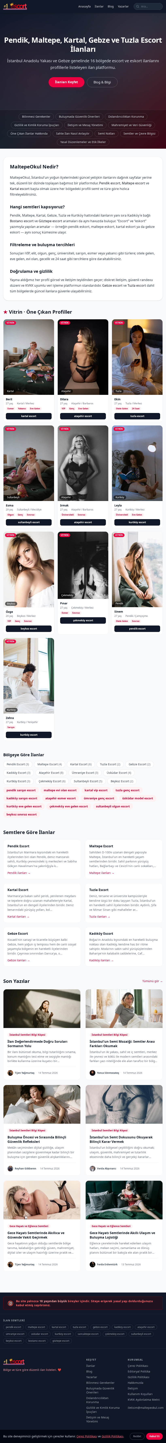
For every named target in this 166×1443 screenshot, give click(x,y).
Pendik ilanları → (19, 873)
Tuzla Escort (110, 764)
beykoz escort (29, 628)
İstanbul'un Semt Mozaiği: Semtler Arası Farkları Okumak (122, 1043)
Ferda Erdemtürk (107, 1264)
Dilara (64, 399)
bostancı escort (37, 1340)
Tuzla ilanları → (99, 916)
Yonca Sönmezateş (108, 1073)
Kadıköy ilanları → (101, 960)
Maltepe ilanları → (101, 873)
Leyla (118, 505)
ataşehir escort (83, 416)
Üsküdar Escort (119, 773)
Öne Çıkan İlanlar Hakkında (29, 133)
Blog (111, 6)
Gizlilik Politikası (138, 1377)
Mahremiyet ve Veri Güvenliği (132, 125)
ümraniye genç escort (99, 798)
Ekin (117, 399)
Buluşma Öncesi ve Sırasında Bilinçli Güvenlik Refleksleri (36, 1139)
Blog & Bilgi (102, 82)
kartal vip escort (96, 790)
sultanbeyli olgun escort (113, 806)
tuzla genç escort (127, 790)
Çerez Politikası (138, 1366)
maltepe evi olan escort (60, 790)
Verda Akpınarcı (106, 1168)
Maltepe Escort (49, 764)
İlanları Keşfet (66, 82)
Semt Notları (106, 133)
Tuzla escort (137, 285)
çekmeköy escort (83, 620)
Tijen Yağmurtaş (24, 1073)
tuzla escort (137, 416)
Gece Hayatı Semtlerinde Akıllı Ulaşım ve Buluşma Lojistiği (122, 1235)
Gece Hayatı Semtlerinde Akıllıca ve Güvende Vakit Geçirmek (35, 1235)
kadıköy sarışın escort (21, 798)
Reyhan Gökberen (25, 1168)
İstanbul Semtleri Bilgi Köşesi (27, 1034)
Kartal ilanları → (18, 916)
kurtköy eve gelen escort (24, 806)
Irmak (64, 505)
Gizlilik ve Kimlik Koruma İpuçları (36, 125)
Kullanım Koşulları (140, 1394)
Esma (9, 505)
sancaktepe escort (88, 1334)
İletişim (133, 1388)
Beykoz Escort (122, 781)
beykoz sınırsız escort (21, 814)
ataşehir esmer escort (60, 798)
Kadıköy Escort (18, 773)
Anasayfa (84, 6)
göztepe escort (60, 1340)
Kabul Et (154, 1436)
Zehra (10, 718)
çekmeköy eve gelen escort (69, 806)
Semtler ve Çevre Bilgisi (139, 133)
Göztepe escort (50, 221)
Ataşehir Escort (51, 773)
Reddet (137, 1436)
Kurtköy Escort (18, 781)
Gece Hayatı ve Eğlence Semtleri (29, 1226)
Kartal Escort (81, 764)
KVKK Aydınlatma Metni (144, 1400)
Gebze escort (112, 285)
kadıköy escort (122, 1327)
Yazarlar (123, 6)
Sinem (118, 611)
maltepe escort (36, 1327)
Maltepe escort (133, 183)
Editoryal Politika (139, 1371)
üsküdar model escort (137, 798)
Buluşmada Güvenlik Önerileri (79, 116)
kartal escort (28, 416)
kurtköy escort (137, 522)
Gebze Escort (139, 764)
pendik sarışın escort (21, 790)
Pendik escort (109, 183)
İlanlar (99, 6)
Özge (9, 612)
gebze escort (100, 1327)
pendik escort (137, 628)
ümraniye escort (15, 1334)
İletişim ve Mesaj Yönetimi (85, 125)
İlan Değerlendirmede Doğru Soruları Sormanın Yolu (37, 1043)
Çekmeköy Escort (52, 781)
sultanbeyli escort (29, 522)
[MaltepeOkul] (15, 6)
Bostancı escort (22, 221)
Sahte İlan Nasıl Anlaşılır (72, 133)
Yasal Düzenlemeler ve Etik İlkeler (83, 142)
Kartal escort (20, 189)
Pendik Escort (18, 764)
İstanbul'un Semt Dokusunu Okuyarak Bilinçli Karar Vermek (121, 1139)
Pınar (63, 603)
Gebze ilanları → (18, 960)
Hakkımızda (135, 1383)
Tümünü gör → (152, 981)
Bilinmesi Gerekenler (36, 116)
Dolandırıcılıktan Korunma (126, 116)
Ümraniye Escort (85, 773)
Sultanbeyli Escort (88, 781)
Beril (9, 399)
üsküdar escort (39, 1334)
